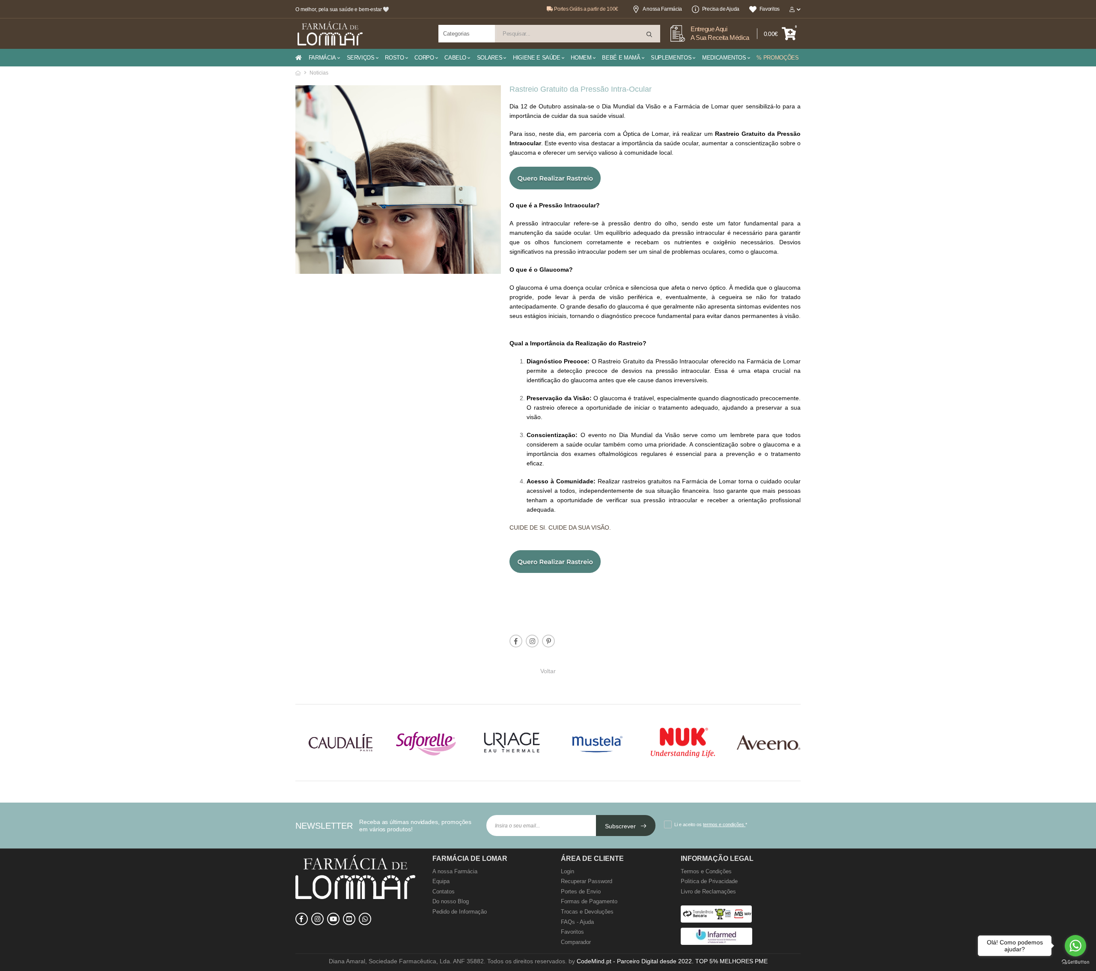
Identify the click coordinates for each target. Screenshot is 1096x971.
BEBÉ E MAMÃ (621, 57)
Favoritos (769, 9)
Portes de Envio (581, 891)
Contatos (443, 891)
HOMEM (581, 57)
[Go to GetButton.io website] (1075, 962)
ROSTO (394, 57)
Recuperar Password (586, 881)
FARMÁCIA (322, 57)
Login (567, 871)
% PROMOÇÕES (777, 57)
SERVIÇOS (361, 57)
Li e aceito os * (710, 824)
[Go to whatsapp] (1075, 945)
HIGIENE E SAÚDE (536, 57)
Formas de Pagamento (589, 901)
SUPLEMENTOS (671, 57)
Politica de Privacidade (709, 881)
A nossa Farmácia (662, 9)
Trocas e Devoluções (587, 911)
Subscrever (621, 826)
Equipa (441, 881)
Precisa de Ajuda (720, 9)
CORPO (424, 57)
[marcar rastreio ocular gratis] (555, 186)
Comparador (576, 942)
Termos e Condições (706, 871)
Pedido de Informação (459, 911)
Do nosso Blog (450, 901)
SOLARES (490, 57)
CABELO (455, 57)
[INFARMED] (716, 943)
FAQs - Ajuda (577, 922)
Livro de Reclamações (708, 891)
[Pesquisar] (650, 34)
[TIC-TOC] (349, 919)
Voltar (548, 670)
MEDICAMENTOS (724, 57)
